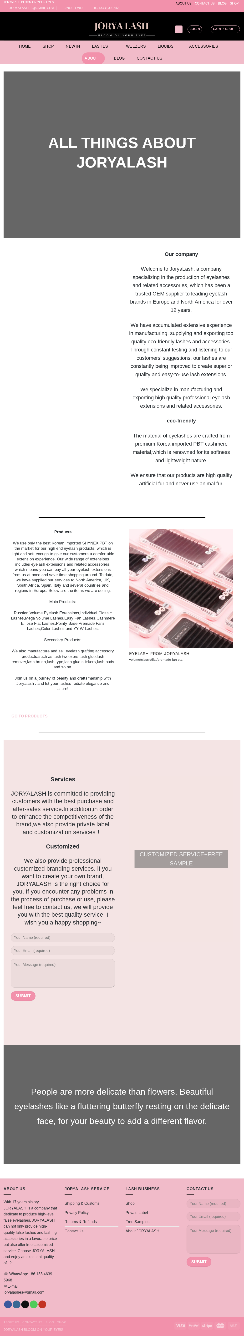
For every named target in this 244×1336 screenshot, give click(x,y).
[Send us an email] (229, 8)
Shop (48, 46)
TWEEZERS (135, 46)
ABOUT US (184, 3)
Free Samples (137, 1222)
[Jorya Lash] (122, 26)
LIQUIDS (165, 46)
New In (73, 46)
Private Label (137, 1213)
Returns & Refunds (81, 1222)
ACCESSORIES (203, 46)
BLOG (222, 3)
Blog (119, 58)
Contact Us (150, 58)
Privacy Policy (77, 1213)
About (91, 58)
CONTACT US (205, 3)
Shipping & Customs (82, 1203)
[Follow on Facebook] (220, 8)
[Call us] (233, 8)
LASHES (100, 46)
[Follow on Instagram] (224, 8)
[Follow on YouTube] (238, 8)
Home (25, 46)
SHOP (234, 3)
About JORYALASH (142, 1231)
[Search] (179, 29)
